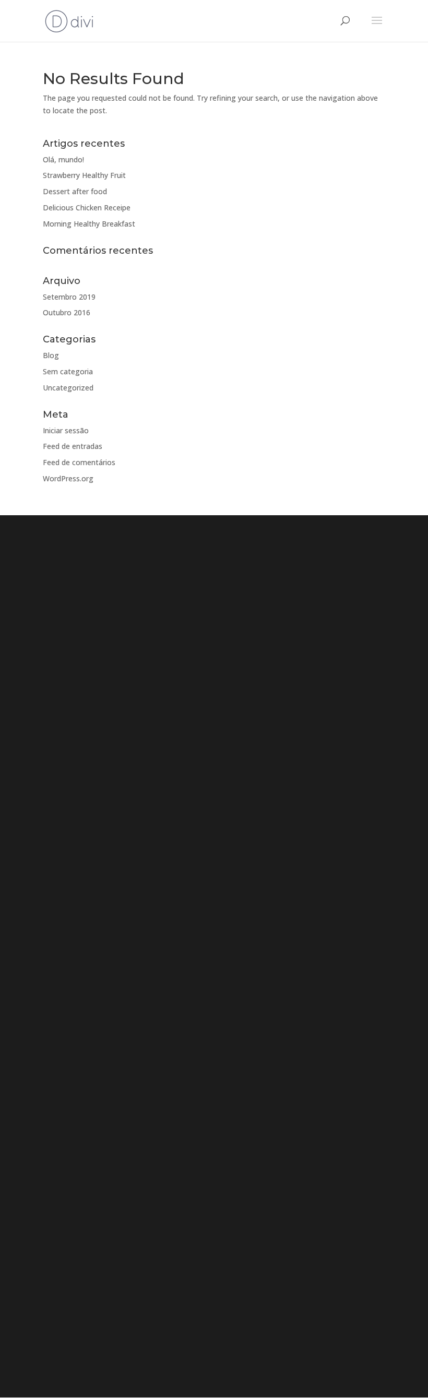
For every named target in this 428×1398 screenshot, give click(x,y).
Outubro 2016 (66, 312)
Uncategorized (68, 388)
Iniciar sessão (66, 430)
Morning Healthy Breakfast (89, 224)
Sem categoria (68, 371)
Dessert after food (75, 191)
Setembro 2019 (69, 297)
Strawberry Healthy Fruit (84, 175)
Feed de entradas (72, 446)
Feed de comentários (79, 462)
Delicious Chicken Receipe (86, 207)
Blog (51, 355)
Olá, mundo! (63, 159)
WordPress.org (68, 478)
